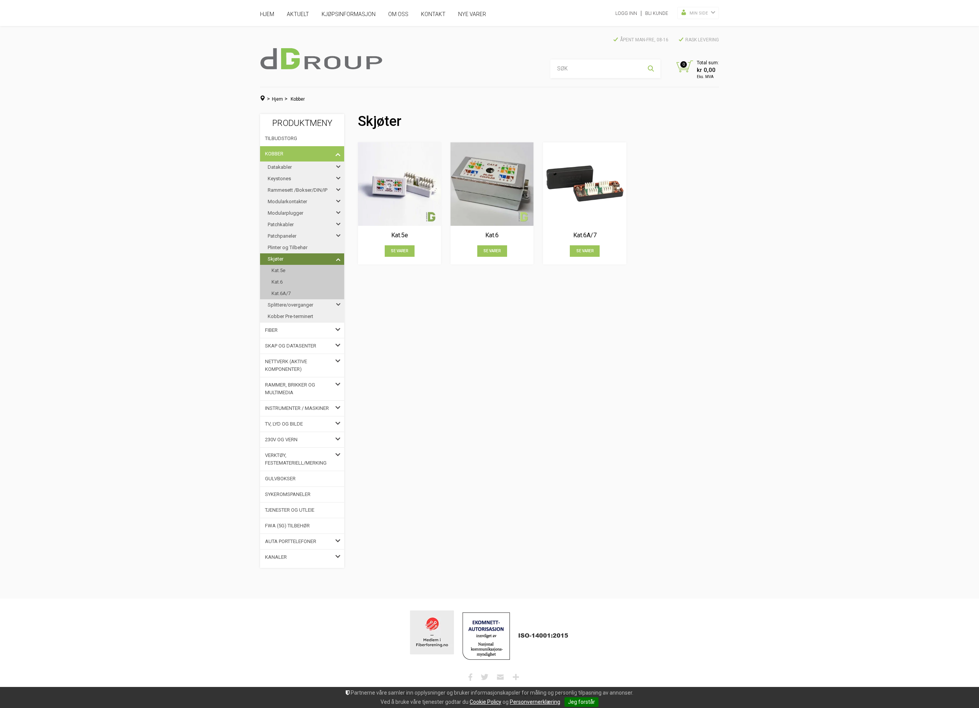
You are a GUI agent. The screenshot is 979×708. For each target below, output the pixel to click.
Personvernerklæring (535, 702)
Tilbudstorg (281, 138)
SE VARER (399, 251)
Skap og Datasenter (290, 346)
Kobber (298, 99)
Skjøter (275, 259)
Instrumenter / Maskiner (297, 408)
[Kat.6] (491, 183)
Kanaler (276, 557)
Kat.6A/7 (281, 293)
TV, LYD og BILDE (284, 424)
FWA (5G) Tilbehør (287, 526)
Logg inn (626, 13)
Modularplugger (285, 213)
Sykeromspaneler (288, 494)
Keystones (279, 178)
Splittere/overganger (290, 305)
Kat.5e (278, 270)
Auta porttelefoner (290, 541)
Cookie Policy (485, 702)
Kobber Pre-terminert (290, 316)
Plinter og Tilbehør (287, 247)
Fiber (271, 330)
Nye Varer (472, 14)
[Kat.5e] (399, 183)
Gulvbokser (280, 478)
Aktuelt (298, 14)
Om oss (398, 14)
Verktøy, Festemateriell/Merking (296, 459)
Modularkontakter (287, 201)
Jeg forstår (581, 702)
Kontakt (433, 14)
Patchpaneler (282, 236)
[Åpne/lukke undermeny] (338, 154)
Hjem (267, 14)
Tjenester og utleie (289, 510)
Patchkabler (281, 224)
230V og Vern (281, 439)
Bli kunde (656, 13)
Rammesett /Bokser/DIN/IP (297, 190)
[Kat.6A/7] (584, 183)
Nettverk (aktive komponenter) (286, 365)
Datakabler (280, 167)
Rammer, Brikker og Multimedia (290, 388)
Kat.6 (277, 282)
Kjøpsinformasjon (349, 14)
